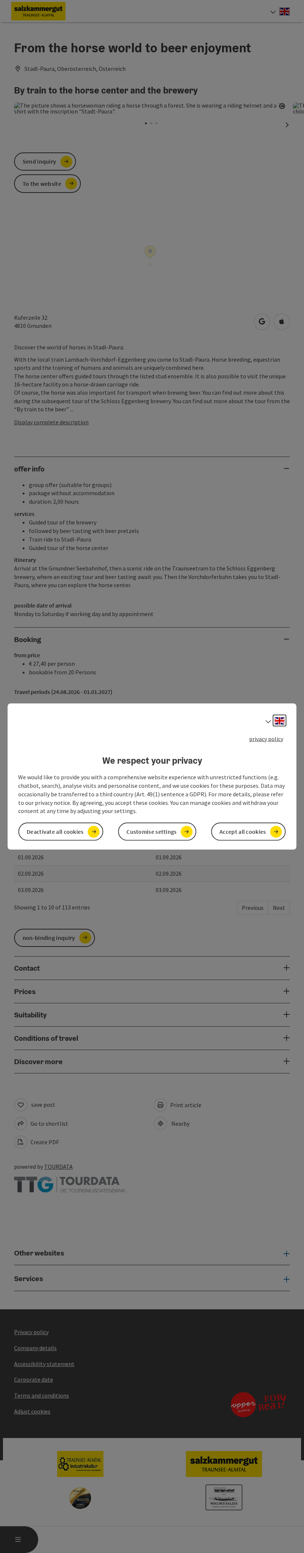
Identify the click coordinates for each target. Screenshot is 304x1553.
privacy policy (266, 738)
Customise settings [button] (151, 831)
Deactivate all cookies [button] (55, 831)
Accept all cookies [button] (242, 831)
